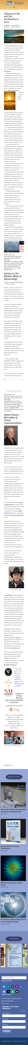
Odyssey (16, 409)
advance (21, 261)
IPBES (11, 409)
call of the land (8, 404)
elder (12, 258)
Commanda (13, 263)
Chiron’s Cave (5, 1003)
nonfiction (17, 258)
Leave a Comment (15, 27)
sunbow (18, 268)
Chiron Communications (14, 3)
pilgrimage (7, 259)
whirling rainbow (8, 269)
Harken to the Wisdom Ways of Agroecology (13, 276)
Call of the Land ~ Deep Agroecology (11, 998)
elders (17, 263)
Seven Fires (13, 268)
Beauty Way (15, 238)
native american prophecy (11, 264)
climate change (15, 398)
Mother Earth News (16, 375)
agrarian (12, 396)
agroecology (18, 396)
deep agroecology (15, 406)
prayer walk (12, 534)
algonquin (6, 263)
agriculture (7, 402)
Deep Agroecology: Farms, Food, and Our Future (13, 654)
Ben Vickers (17, 745)
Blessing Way (7, 258)
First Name (5, 1019)
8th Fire (21, 92)
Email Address (13, 1013)
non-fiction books (14, 469)
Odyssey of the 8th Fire (14, 266)
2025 (12, 261)
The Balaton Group (17, 530)
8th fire (16, 261)
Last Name (5, 1024)
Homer (21, 263)
